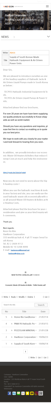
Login (45, 1)
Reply (13, 297)
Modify (22, 297)
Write (5, 297)
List (46, 297)
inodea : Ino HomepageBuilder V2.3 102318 (30, 364)
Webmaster (8, 389)
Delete (30, 297)
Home (39, 1)
